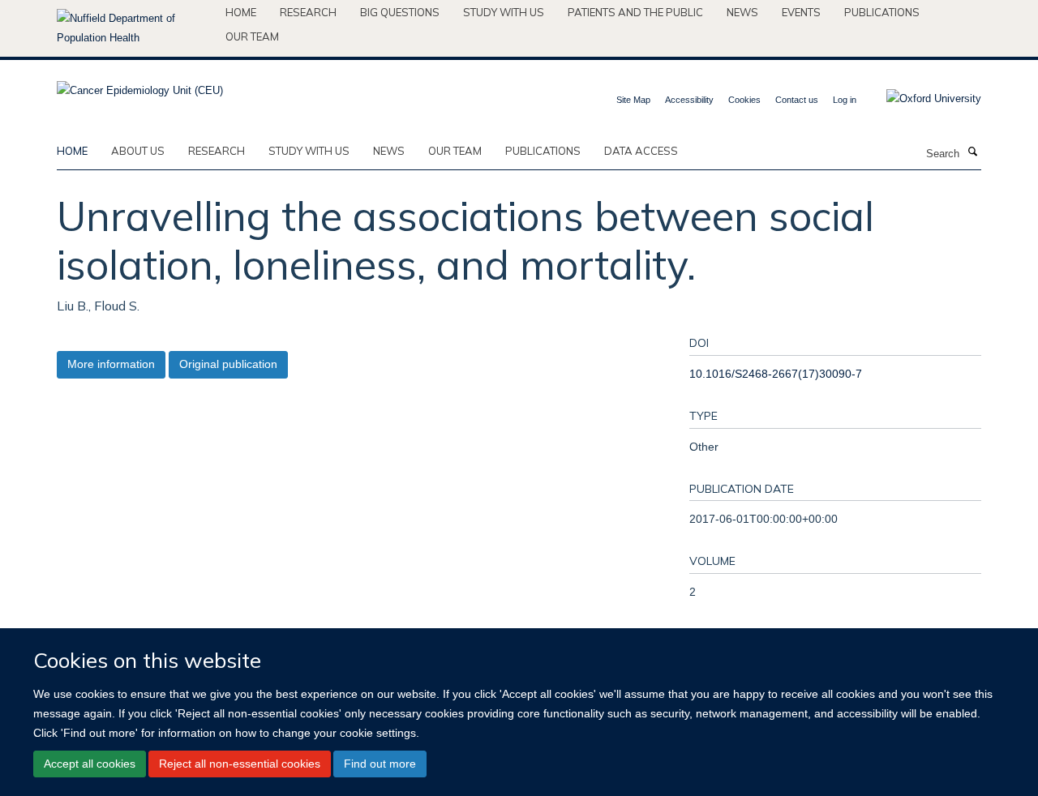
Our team (252, 36)
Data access (641, 150)
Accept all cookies (89, 763)
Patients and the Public (635, 12)
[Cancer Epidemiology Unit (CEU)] (140, 85)
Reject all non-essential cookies (239, 763)
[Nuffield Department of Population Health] (135, 28)
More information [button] (111, 363)
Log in (844, 100)
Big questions (400, 12)
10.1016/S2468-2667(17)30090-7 (775, 373)
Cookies (744, 100)
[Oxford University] (921, 99)
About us (138, 150)
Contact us (796, 100)
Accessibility (689, 100)
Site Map (633, 100)
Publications (882, 12)
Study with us (503, 12)
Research (308, 12)
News (742, 12)
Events (801, 12)
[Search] (972, 152)
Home (240, 12)
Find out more (380, 763)
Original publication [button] (228, 363)
